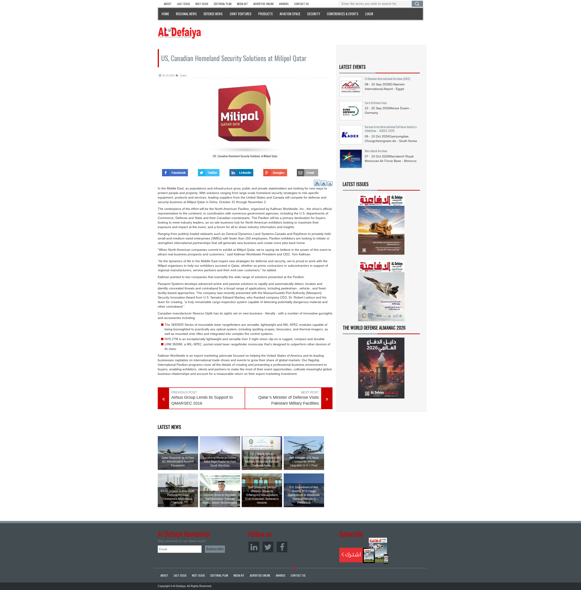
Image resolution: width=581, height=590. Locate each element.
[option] (245, 122)
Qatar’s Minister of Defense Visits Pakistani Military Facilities (288, 400)
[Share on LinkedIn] (241, 171)
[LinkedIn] (254, 547)
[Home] (179, 33)
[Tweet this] (208, 171)
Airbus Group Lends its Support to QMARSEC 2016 (202, 400)
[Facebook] (282, 547)
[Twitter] (268, 547)
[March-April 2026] (381, 226)
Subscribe (364, 551)
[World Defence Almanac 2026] (381, 368)
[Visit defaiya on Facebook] (175, 171)
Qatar (183, 75)
